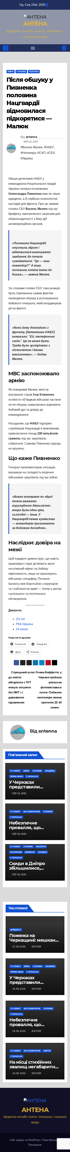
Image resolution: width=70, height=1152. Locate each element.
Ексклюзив (16, 852)
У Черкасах (32, 776)
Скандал (42, 852)
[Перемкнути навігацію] (33, 48)
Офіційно (50, 771)
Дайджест (15, 930)
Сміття (46, 1051)
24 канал (22, 629)
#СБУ (51, 152)
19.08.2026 (19, 989)
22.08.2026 (19, 946)
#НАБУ (49, 147)
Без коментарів (32, 812)
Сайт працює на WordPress (25, 1140)
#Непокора (28, 152)
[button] (58, 47)
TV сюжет (15, 771)
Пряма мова (16, 776)
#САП (41, 152)
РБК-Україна (24, 624)
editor (36, 946)
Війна (10, 71)
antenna (31, 137)
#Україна (27, 158)
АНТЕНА (35, 23)
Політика (34, 71)
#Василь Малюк (31, 147)
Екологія (41, 846)
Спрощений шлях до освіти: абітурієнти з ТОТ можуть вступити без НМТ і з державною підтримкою (21, 687)
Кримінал (30, 852)
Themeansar (34, 1144)
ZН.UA (20, 619)
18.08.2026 (19, 1031)
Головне (21, 71)
